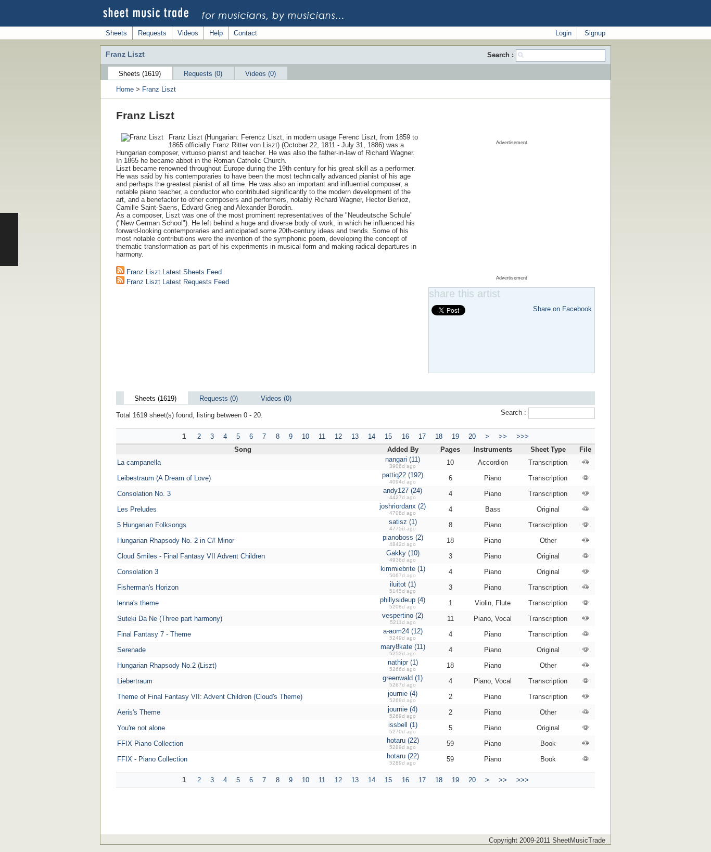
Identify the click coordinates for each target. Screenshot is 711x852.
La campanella (139, 462)
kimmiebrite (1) (402, 569)
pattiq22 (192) (402, 475)
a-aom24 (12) (403, 631)
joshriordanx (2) (402, 506)
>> (503, 436)
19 (455, 436)
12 (338, 436)
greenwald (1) (403, 678)
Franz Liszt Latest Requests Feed (176, 282)
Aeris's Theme (138, 712)
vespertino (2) (402, 615)
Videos (187, 33)
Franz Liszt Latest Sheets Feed (173, 272)
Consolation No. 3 (144, 494)
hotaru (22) (403, 740)
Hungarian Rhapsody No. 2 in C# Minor (175, 540)
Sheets (116, 33)
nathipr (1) (403, 662)
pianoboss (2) (403, 537)
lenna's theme (138, 603)
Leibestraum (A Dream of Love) (164, 478)
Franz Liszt (159, 89)
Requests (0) (203, 74)
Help (216, 33)
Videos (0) (260, 74)
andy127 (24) (402, 490)
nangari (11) (402, 459)
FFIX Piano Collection (150, 743)
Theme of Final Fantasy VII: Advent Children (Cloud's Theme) (209, 697)
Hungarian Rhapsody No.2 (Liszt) (167, 665)
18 (438, 436)
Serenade (131, 650)
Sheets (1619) (140, 74)
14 (371, 436)
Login (563, 33)
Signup (595, 33)
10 (305, 436)
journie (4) (402, 693)
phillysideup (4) (402, 600)
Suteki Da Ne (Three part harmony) (169, 618)
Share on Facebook (562, 309)
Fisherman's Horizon (148, 587)
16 (405, 436)
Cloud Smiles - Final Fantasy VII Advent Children (191, 556)
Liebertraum (135, 681)
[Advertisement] (512, 210)
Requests (152, 33)
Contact (245, 33)
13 (355, 436)
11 (322, 436)
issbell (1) (402, 725)
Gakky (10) (403, 553)
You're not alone (141, 728)
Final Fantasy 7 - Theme (154, 634)
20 (472, 436)
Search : (501, 55)
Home (125, 89)
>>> (522, 436)
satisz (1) (403, 522)
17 (422, 436)
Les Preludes (137, 509)
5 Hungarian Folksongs (151, 525)
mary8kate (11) (402, 647)
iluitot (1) (403, 584)
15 (388, 436)
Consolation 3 (137, 572)
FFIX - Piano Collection (152, 759)
